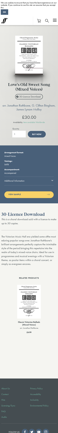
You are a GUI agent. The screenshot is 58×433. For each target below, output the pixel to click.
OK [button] (4, 12)
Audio (4, 417)
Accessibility (35, 394)
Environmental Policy (39, 405)
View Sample (14, 194)
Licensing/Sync (8, 405)
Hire (3, 399)
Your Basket (39, 21)
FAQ (3, 411)
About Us (5, 388)
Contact (5, 394)
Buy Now (36, 134)
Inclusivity (34, 399)
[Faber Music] (4, 20)
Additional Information (14, 180)
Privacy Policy (36, 388)
